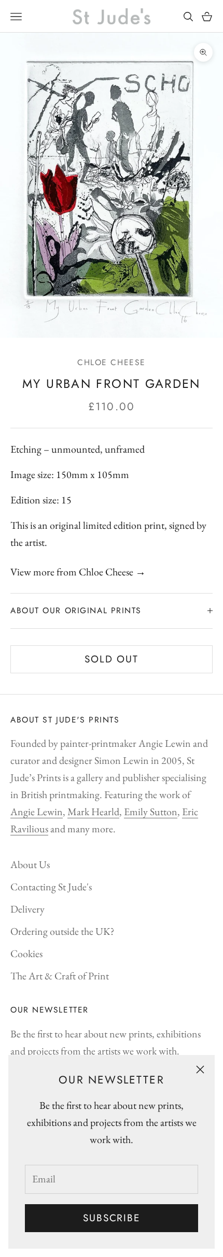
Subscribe (111, 1218)
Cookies (26, 953)
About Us (30, 864)
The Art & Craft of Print (59, 976)
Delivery (27, 909)
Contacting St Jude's (51, 886)
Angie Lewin (36, 811)
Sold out (111, 659)
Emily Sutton (150, 811)
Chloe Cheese (111, 362)
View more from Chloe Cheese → (78, 572)
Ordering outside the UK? (62, 931)
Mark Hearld (93, 811)
